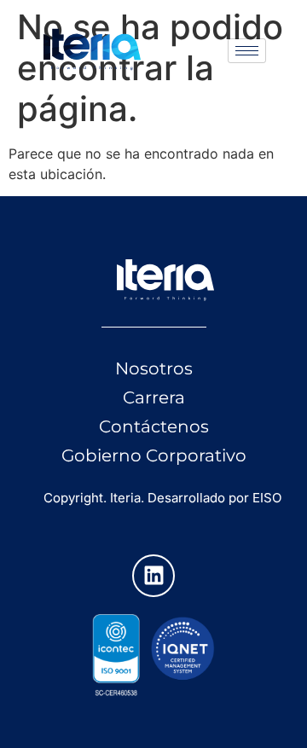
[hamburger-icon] (247, 50)
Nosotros (154, 368)
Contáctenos (154, 426)
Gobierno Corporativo (153, 455)
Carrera (154, 397)
